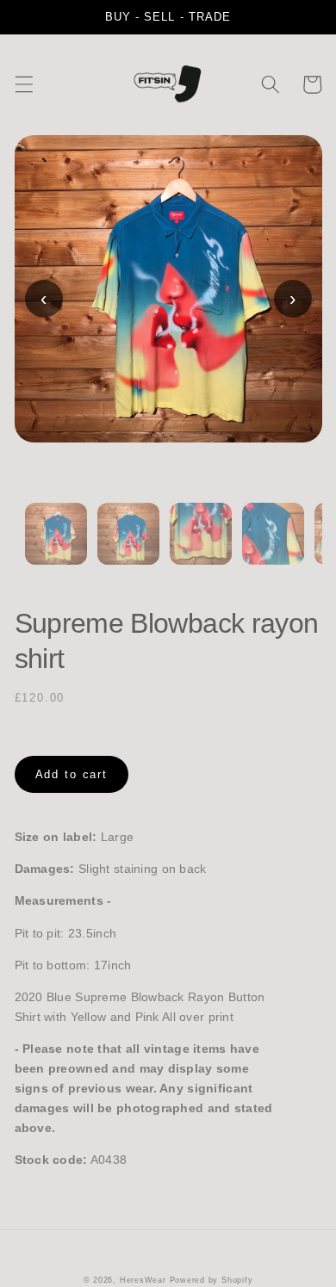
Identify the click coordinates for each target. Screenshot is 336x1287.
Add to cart (72, 774)
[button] (23, 84)
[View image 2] (128, 544)
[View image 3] (201, 544)
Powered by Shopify (211, 1280)
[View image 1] (56, 544)
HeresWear (143, 1280)
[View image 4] (273, 544)
